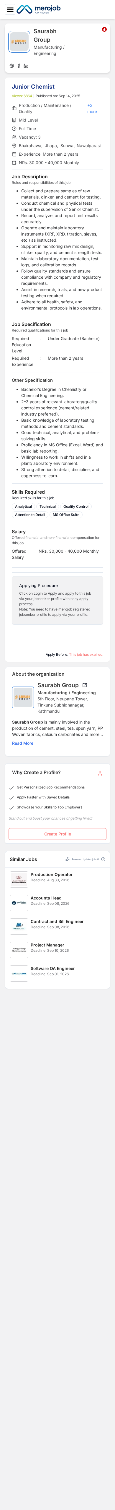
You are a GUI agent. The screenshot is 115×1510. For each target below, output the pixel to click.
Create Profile (57, 833)
